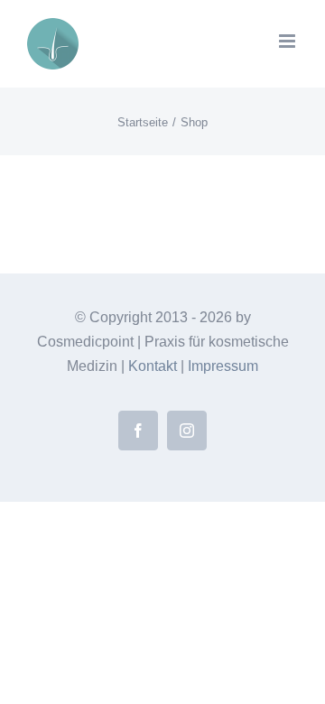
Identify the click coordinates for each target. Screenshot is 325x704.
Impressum (223, 366)
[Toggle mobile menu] (288, 41)
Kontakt (152, 366)
